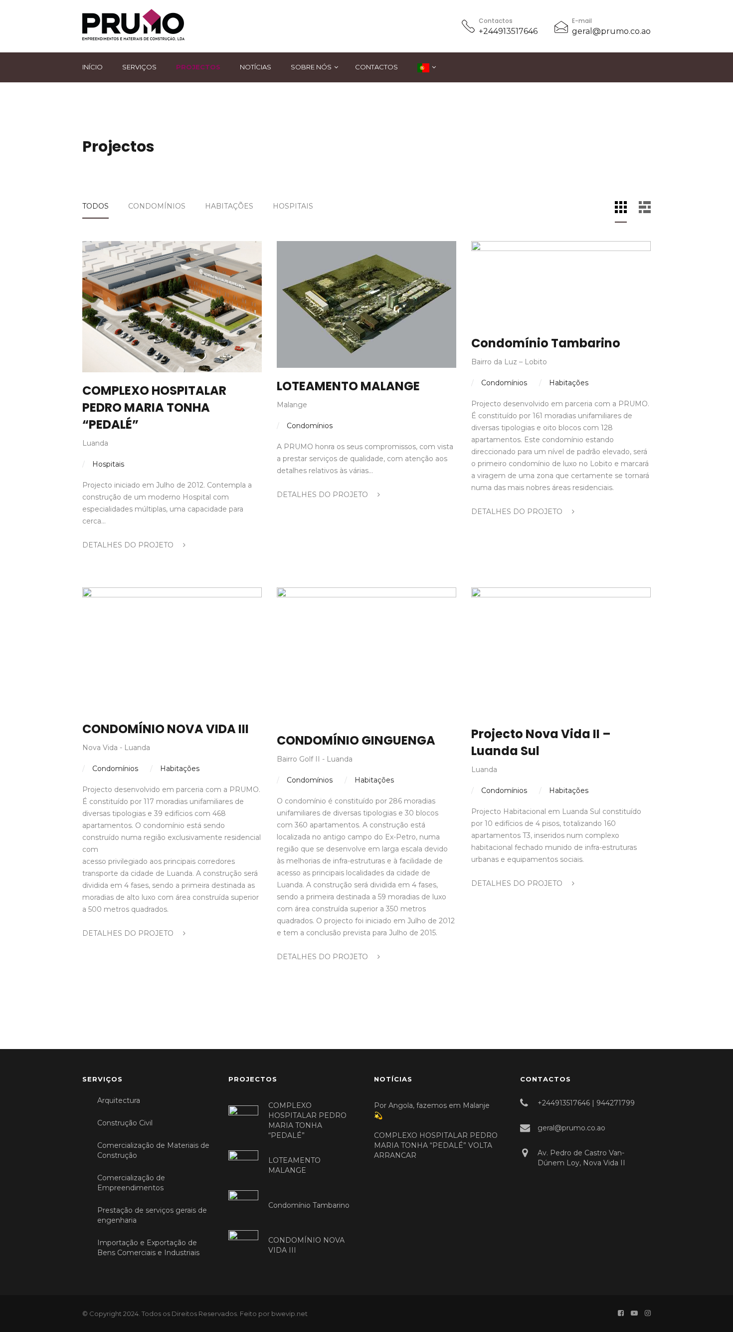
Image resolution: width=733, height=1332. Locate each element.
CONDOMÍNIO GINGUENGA (356, 740)
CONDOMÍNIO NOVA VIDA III (165, 729)
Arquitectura (118, 1100)
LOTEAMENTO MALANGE (348, 386)
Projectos (198, 67)
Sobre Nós (311, 67)
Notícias (255, 67)
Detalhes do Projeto (129, 544)
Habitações (229, 206)
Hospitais (293, 206)
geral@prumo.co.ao (611, 31)
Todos (95, 206)
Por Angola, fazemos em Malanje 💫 (432, 1110)
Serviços (139, 67)
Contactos (376, 67)
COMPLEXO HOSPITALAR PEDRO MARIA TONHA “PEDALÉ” (154, 407)
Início (92, 67)
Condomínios (156, 206)
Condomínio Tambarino (545, 343)
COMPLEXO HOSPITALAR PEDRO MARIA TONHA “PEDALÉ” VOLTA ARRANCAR (436, 1145)
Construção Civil (125, 1122)
